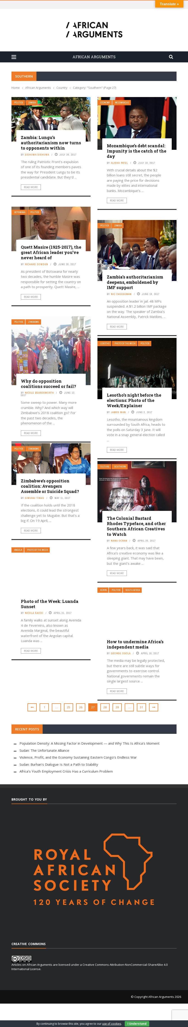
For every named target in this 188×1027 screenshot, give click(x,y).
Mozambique (122, 102)
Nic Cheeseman (121, 294)
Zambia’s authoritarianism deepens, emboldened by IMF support (135, 282)
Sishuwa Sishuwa (37, 154)
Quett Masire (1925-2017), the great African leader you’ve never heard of (51, 252)
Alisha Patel (119, 162)
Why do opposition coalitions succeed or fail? (48, 383)
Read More (31, 187)
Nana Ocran (119, 540)
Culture (104, 466)
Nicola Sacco (34, 613)
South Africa (133, 590)
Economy (105, 102)
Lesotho (105, 343)
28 (105, 707)
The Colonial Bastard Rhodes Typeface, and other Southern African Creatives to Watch (136, 526)
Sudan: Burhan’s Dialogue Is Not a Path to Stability (58, 764)
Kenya (103, 590)
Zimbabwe (33, 321)
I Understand (137, 1024)
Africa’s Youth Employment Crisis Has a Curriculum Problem (66, 771)
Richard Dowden (36, 264)
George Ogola (121, 653)
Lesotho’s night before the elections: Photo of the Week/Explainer (134, 400)
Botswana (19, 212)
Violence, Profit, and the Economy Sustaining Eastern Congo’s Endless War (78, 757)
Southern (120, 466)
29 (117, 707)
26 (80, 707)
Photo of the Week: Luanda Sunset (49, 603)
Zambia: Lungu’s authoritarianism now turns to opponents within (51, 143)
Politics (18, 102)
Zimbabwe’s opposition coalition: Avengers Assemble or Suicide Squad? (50, 486)
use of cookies (111, 1024)
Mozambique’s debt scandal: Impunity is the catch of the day (136, 151)
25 (68, 707)
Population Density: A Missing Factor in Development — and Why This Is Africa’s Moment (89, 743)
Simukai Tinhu (34, 498)
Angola (18, 549)
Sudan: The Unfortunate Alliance (44, 750)
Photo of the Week (125, 343)
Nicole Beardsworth (39, 392)
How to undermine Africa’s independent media (135, 644)
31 (141, 707)
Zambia (32, 102)
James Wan (118, 412)
